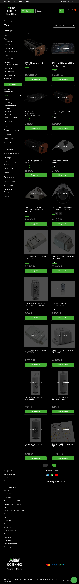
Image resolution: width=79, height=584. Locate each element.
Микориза (7, 494)
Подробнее (35, 79)
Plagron (6, 490)
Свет (6, 96)
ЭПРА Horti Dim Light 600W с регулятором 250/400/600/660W (63, 65)
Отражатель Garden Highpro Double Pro (60, 162)
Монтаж (7, 173)
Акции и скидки (10, 181)
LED (7, 99)
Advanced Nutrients (10, 474)
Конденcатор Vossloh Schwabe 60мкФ (60, 304)
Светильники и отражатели (14, 510)
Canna (6, 477)
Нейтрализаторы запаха (11, 163)
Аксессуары (8, 168)
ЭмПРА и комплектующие (12, 116)
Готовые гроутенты (11, 130)
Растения (7, 196)
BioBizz (6, 481)
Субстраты (8, 121)
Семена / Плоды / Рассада (11, 191)
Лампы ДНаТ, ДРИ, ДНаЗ (12, 504)
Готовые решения (10, 534)
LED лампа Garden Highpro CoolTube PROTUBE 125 (62, 208)
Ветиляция (8, 514)
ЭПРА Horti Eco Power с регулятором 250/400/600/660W (34, 114)
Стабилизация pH (11, 134)
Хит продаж (8, 185)
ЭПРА (7, 108)
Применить (12, 84)
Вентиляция (9, 138)
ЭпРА (6, 507)
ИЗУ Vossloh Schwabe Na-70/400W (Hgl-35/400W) (35, 304)
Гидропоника (9, 149)
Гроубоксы (8, 126)
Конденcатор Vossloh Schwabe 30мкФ (33, 398)
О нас (14, 1)
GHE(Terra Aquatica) (10, 487)
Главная (7, 21)
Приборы (8, 158)
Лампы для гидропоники (10, 104)
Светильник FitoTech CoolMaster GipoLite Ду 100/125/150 (34, 209)
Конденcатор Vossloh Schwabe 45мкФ (60, 398)
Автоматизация (10, 177)
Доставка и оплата (25, 1)
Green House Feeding (11, 484)
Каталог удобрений (8, 90)
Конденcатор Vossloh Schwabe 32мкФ (33, 445)
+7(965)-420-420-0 (68, 1)
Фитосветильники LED (12, 501)
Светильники (10, 112)
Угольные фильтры (11, 153)
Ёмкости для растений (9, 144)
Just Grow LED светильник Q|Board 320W (62, 445)
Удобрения (8, 527)
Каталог (7, 1)
